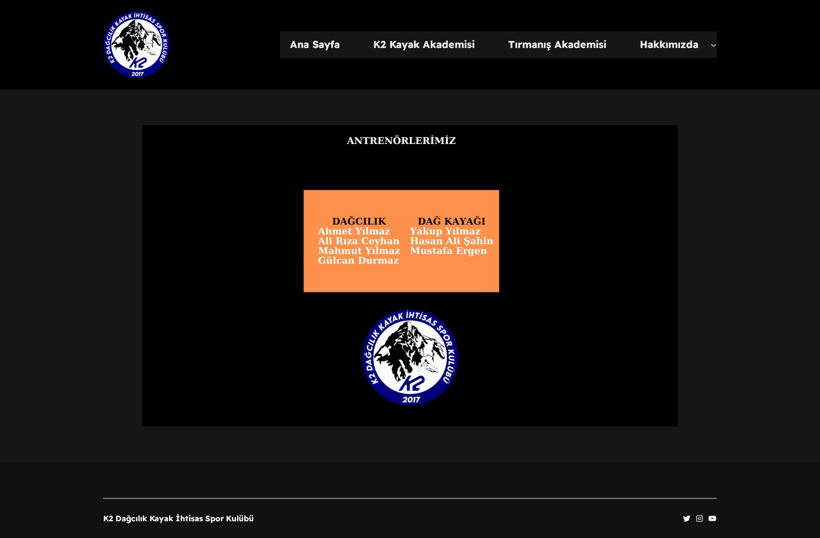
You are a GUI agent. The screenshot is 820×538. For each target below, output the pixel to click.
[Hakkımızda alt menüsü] (714, 45)
